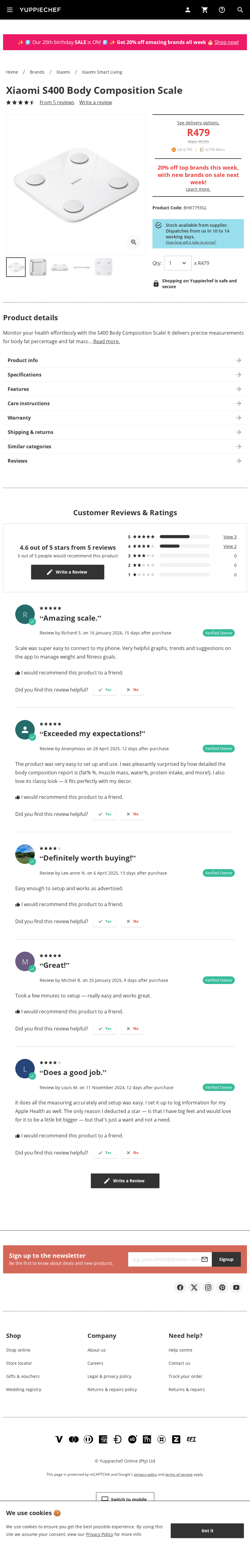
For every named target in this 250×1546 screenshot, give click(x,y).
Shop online (18, 1350)
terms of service (179, 1474)
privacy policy (145, 1474)
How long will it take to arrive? (191, 242)
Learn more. (198, 189)
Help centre (180, 1350)
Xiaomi (63, 72)
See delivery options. (198, 123)
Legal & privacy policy (109, 1376)
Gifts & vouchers (23, 1376)
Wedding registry (23, 1389)
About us (97, 1350)
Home (12, 72)
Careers (95, 1363)
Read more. (106, 341)
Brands (37, 72)
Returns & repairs (187, 1389)
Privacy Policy (99, 1534)
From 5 (57, 102)
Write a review (95, 102)
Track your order (185, 1376)
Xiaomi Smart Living (102, 72)
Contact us (179, 1363)
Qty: (157, 263)
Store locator (19, 1363)
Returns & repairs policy (112, 1389)
